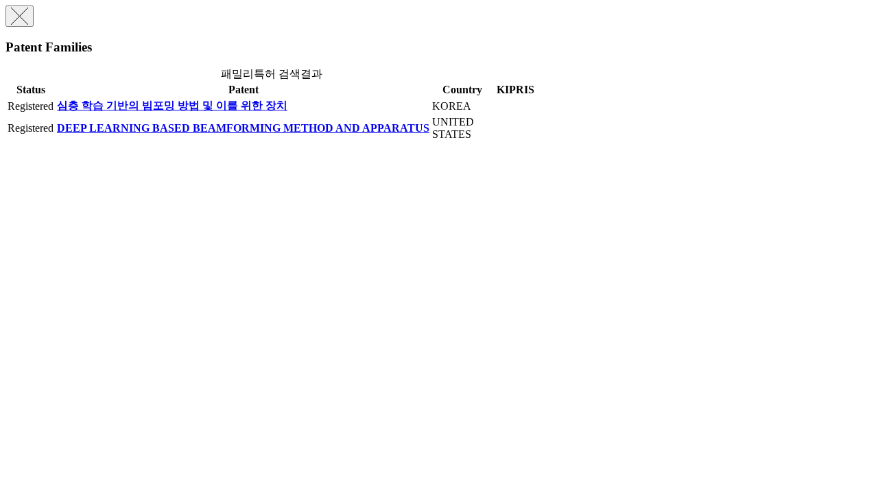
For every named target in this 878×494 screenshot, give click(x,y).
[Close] (19, 16)
